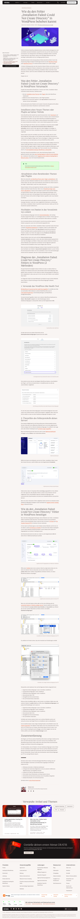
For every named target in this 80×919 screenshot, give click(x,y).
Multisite (22, 888)
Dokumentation (57, 876)
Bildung (21, 873)
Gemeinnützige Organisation (26, 886)
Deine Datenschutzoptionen (49, 903)
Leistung (4, 876)
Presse (68, 883)
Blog (54, 867)
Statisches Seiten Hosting (68, 895)
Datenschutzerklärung (37, 903)
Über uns (68, 867)
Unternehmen (23, 870)
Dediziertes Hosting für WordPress (8, 882)
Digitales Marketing (59, 806)
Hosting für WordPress (7, 870)
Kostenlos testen (71, 2)
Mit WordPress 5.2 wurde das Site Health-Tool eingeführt (34, 289)
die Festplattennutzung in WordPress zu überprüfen (38, 149)
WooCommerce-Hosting (26, 878)
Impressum (69, 890)
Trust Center (28, 903)
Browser (62, 809)
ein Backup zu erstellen (35, 527)
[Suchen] (58, 2)
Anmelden (63, 2)
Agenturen (22, 867)
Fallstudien (55, 870)
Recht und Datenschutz (69, 886)
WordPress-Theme (28, 63)
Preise (4, 867)
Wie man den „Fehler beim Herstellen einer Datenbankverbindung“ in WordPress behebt (38, 821)
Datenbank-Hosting (56, 895)
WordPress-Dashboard (31, 227)
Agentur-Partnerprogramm (43, 877)
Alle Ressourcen (57, 883)
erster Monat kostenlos (34, 780)
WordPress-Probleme (26, 7)
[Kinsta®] (6, 2)
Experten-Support (41, 875)
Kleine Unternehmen (25, 876)
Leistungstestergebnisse (27, 292)
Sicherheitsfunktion (44, 215)
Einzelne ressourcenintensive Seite (27, 882)
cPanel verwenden (25, 725)
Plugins (43, 94)
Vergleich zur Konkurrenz (56, 879)
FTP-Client (51, 521)
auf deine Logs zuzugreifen (44, 428)
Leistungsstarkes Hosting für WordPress (13, 820)
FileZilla (28, 568)
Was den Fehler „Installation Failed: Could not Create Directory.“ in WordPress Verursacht (11, 55)
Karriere (68, 870)
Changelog (55, 873)
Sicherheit (5, 873)
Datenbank (53, 115)
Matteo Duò (24, 24)
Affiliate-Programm (41, 872)
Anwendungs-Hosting (44, 895)
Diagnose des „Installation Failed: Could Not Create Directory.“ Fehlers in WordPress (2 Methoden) (10, 59)
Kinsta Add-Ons (6, 878)
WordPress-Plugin (53, 61)
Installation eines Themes (33, 94)
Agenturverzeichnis (42, 880)
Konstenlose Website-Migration (42, 868)
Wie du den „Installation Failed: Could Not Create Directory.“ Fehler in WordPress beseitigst (11, 62)
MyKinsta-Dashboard (51, 431)
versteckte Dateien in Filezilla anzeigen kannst (32, 605)
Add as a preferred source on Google (46, 24)
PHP (56, 809)
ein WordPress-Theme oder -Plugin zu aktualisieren (43, 179)
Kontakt (68, 873)
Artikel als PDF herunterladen (10, 65)
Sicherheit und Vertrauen (69, 879)
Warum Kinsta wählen (71, 876)
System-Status (6, 886)
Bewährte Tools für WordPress (41, 884)
